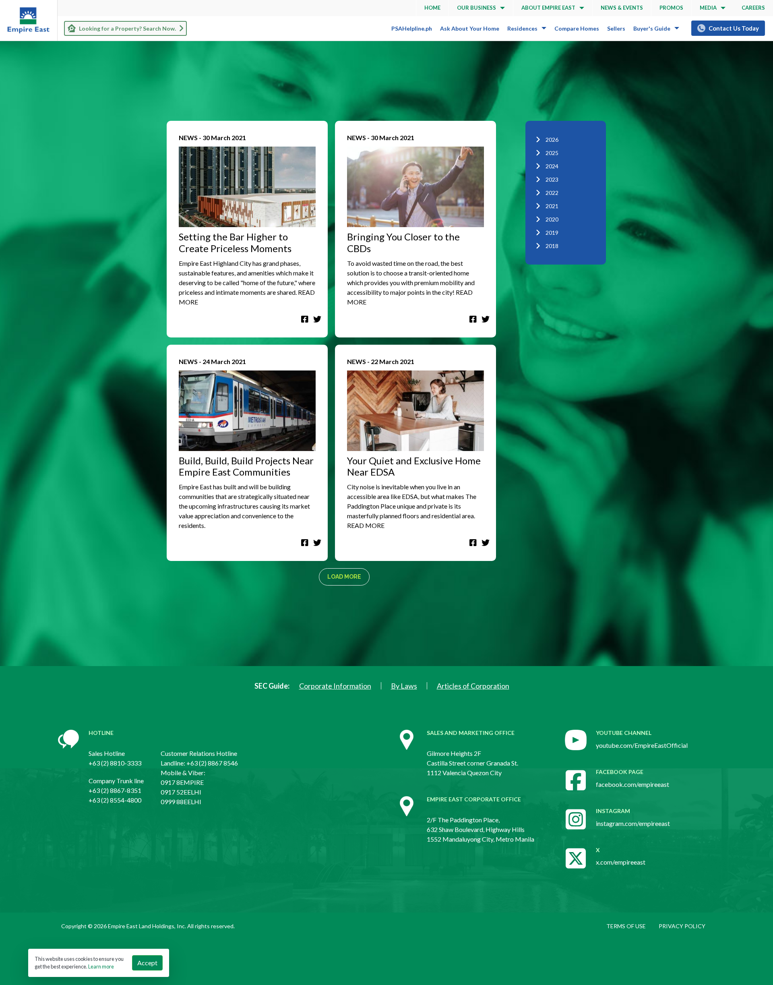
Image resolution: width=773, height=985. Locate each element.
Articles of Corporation (473, 685)
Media (708, 7)
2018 (552, 245)
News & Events (622, 7)
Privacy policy (682, 926)
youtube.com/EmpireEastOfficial (642, 745)
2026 (552, 139)
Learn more (101, 966)
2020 (552, 219)
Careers (753, 7)
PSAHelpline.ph (411, 28)
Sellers (616, 28)
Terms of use (626, 926)
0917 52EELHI (181, 792)
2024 (552, 166)
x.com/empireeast (620, 862)
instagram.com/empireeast (633, 823)
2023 (552, 179)
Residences (522, 28)
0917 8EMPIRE (182, 782)
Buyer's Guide (651, 28)
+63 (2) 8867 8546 (212, 763)
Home (432, 7)
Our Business (476, 7)
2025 (552, 152)
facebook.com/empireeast (632, 784)
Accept (147, 962)
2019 (552, 232)
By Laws (404, 685)
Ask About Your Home (469, 28)
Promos (671, 7)
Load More (344, 576)
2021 (552, 206)
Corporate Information (335, 685)
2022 (552, 192)
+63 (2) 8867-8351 (115, 790)
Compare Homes (576, 28)
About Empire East (548, 7)
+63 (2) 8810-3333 (115, 763)
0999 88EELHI (181, 801)
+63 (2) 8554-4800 (115, 800)
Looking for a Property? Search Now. (127, 28)
